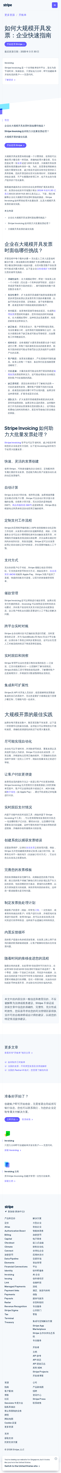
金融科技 (37, 1282)
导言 (7, 120)
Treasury (9, 1322)
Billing (8, 1234)
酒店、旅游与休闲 (41, 1290)
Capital (8, 1238)
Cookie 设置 (10, 1422)
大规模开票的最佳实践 (16, 136)
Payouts (9, 1298)
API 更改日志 (39, 1363)
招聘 (35, 1391)
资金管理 (37, 1262)
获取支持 (9, 1438)
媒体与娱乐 (38, 1298)
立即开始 (11, 1119)
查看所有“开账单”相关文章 (17, 1052)
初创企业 (37, 1226)
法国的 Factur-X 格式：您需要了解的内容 (28, 1070)
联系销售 (26, 1119)
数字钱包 (11, 791)
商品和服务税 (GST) (22, 505)
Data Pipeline (12, 1258)
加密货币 (9, 1254)
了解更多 (9, 79)
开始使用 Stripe (14, 44)
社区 (7, 1398)
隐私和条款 (10, 1406)
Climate (9, 1246)
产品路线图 (38, 1387)
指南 (7, 1387)
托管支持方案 (11, 1442)
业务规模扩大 (43, 268)
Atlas (7, 1226)
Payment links (12, 1290)
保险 (35, 1294)
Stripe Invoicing (13, 442)
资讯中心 (37, 1394)
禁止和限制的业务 (13, 1410)
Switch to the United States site (21, 1465)
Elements (9, 1262)
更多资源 (10, 14)
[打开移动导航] (55, 5)
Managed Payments (15, 1286)
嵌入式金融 (38, 1242)
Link (7, 1282)
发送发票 (30, 847)
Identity (9, 1270)
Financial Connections (16, 1266)
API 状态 (37, 1359)
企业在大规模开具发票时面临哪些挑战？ (25, 125)
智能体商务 (38, 1230)
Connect (9, 1250)
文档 (35, 1351)
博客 (7, 1394)
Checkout (9, 1242)
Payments (10, 1294)
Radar (8, 1302)
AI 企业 (36, 1274)
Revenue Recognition (16, 1306)
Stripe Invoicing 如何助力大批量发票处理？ (27, 131)
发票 (19, 163)
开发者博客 (38, 1375)
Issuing (8, 1278)
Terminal (9, 1318)
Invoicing (9, 1274)
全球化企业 (38, 1250)
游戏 (35, 1286)
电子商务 (37, 1238)
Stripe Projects (40, 1371)
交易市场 (37, 1258)
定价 (7, 1222)
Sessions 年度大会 (14, 1402)
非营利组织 (38, 1302)
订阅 (37, 910)
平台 (35, 1266)
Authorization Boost (15, 1230)
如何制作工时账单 (16, 1062)
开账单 (22, 14)
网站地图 (9, 1418)
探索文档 (9, 1180)
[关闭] (55, 1459)
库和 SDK (37, 1367)
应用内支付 (38, 1254)
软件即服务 (38, 1270)
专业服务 (37, 1306)
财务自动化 (38, 1246)
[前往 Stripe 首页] (8, 1207)
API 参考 (37, 1355)
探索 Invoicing (12, 1150)
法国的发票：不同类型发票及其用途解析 (27, 1066)
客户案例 (9, 1391)
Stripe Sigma (11, 1310)
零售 (35, 1314)
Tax (6, 1314)
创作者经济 (38, 1278)
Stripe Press (39, 1398)
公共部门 (37, 1310)
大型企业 (37, 1222)
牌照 (7, 1414)
